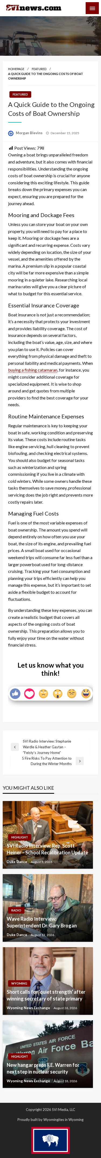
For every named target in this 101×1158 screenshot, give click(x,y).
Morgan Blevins (29, 133)
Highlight (19, 837)
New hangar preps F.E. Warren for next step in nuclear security (43, 1068)
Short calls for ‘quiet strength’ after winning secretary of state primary (46, 995)
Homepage (16, 69)
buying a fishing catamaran (32, 369)
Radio (16, 910)
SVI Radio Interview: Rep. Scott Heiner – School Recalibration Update (47, 849)
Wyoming (19, 983)
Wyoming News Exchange (29, 1008)
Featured (39, 69)
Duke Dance (17, 862)
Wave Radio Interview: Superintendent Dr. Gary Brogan (42, 922)
